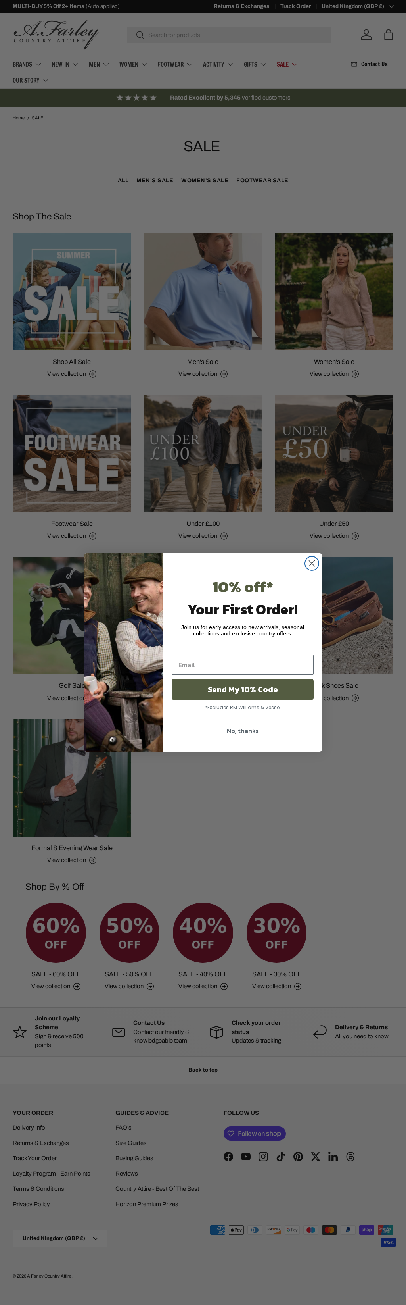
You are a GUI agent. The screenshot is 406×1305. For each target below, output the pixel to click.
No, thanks (243, 730)
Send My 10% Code (243, 689)
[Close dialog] (312, 563)
